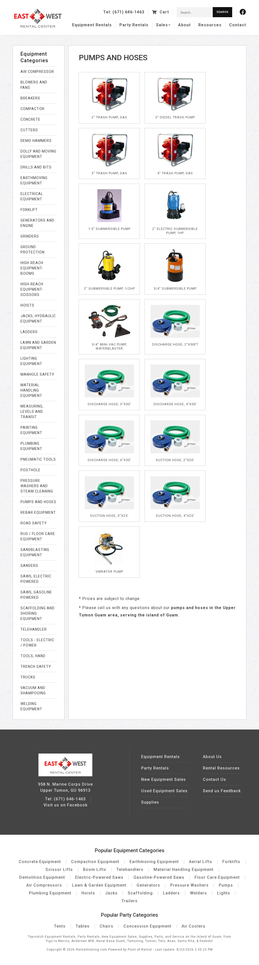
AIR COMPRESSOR (37, 72)
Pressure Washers (189, 885)
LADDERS (29, 332)
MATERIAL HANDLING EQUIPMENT (31, 390)
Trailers (129, 900)
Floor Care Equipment (217, 877)
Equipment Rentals (160, 756)
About (184, 25)
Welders (198, 893)
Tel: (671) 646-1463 (65, 799)
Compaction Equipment (95, 861)
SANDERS (29, 566)
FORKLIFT (29, 210)
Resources (210, 25)
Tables (83, 926)
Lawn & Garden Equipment (99, 885)
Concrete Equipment (40, 861)
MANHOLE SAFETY (37, 374)
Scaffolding (140, 893)
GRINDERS (29, 236)
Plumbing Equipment (50, 893)
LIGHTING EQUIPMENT (31, 361)
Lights (223, 893)
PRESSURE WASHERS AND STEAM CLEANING (36, 486)
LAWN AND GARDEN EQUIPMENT (38, 345)
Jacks (111, 893)
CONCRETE (30, 119)
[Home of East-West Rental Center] (65, 775)
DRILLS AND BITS (36, 167)
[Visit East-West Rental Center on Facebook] (243, 12)
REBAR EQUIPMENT (38, 512)
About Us (212, 756)
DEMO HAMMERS (36, 141)
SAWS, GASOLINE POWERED (36, 594)
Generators (148, 885)
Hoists (88, 893)
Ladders (171, 893)
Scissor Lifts (59, 869)
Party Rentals (155, 768)
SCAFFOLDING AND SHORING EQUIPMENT (37, 613)
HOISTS (27, 305)
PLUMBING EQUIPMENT (31, 446)
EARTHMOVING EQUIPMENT (34, 180)
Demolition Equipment (42, 877)
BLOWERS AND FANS (33, 85)
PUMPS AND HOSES (38, 502)
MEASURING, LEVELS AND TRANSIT (32, 411)
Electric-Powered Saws (99, 877)
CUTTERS (29, 130)
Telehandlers (129, 869)
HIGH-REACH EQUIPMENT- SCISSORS (31, 289)
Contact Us (214, 779)
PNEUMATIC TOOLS (38, 459)
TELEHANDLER (33, 629)
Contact (237, 25)
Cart (163, 12)
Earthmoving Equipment (154, 861)
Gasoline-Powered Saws (159, 877)
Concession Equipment (147, 926)
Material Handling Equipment (183, 869)
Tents (60, 926)
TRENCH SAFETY (35, 666)
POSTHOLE (30, 470)
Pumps (226, 885)
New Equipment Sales (163, 779)
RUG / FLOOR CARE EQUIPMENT (37, 536)
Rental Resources (221, 768)
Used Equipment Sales (164, 790)
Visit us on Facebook (66, 805)
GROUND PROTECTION (32, 249)
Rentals (92, 25)
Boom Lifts (94, 869)
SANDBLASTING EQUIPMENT (34, 552)
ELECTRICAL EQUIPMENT (31, 196)
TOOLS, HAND (33, 656)
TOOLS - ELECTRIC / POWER (37, 642)
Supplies (150, 802)
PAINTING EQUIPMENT (31, 430)
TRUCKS (27, 677)
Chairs (106, 926)
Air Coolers (193, 926)
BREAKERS (30, 98)
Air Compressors (44, 885)
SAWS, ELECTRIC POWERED (35, 579)
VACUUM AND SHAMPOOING (33, 690)
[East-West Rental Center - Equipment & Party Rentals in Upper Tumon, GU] (38, 26)
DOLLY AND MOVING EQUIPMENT (38, 154)
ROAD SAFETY (33, 523)
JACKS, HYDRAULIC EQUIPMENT (38, 318)
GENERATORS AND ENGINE (37, 223)
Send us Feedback (222, 790)
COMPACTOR (32, 109)
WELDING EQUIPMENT (31, 706)
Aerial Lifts (200, 861)
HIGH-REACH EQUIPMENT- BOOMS (31, 268)
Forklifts (231, 861)
